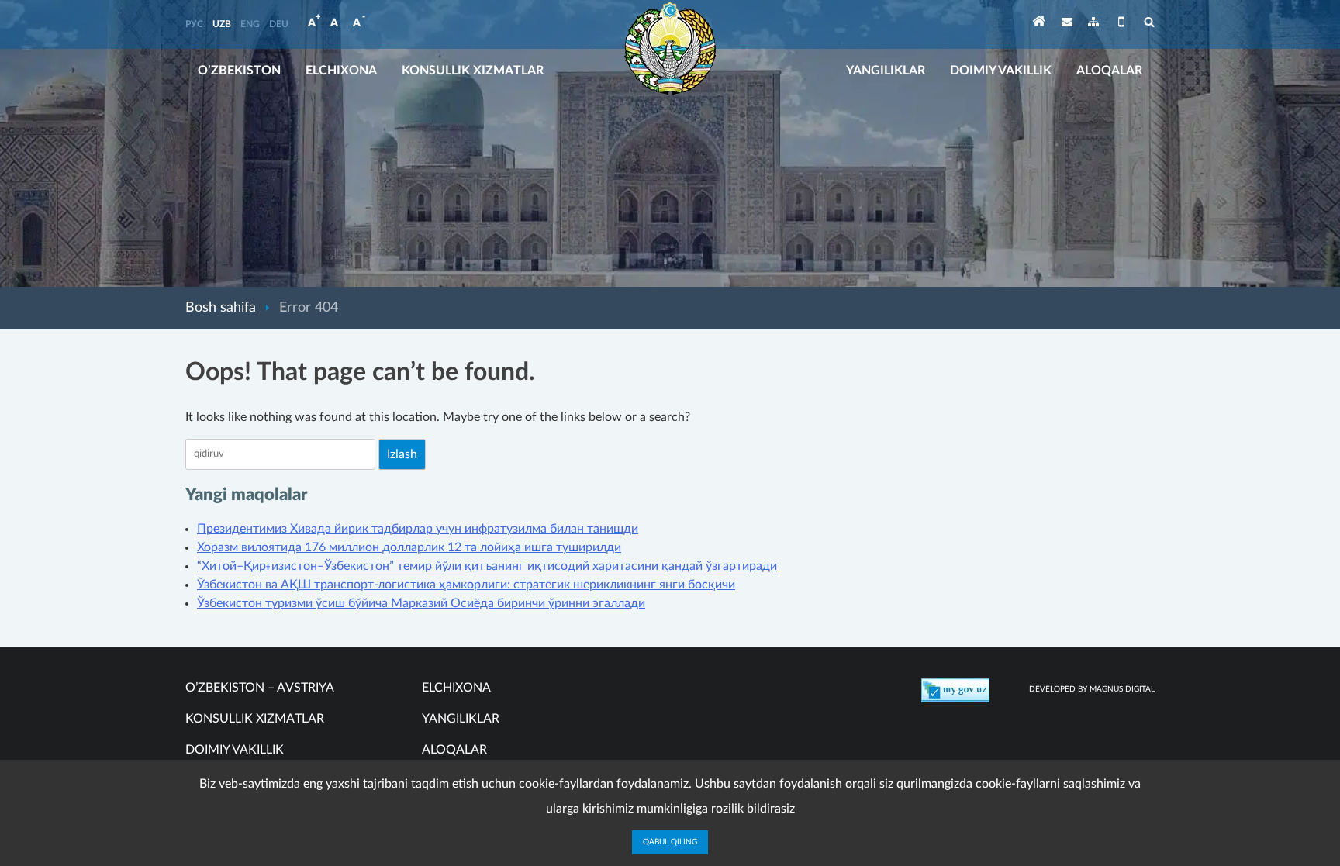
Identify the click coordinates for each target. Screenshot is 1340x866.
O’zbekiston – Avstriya (259, 687)
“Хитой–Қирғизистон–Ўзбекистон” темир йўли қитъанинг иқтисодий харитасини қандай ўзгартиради (487, 566)
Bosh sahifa (220, 308)
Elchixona (341, 70)
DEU (278, 24)
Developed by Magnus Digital (1092, 689)
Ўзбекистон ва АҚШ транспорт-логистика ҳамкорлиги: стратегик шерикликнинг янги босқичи (466, 584)
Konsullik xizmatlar (473, 70)
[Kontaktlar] (1067, 24)
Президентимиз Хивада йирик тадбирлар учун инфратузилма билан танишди (417, 529)
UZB (221, 24)
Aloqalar (1109, 70)
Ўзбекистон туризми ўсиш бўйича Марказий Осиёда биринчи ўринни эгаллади (421, 603)
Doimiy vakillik (1001, 70)
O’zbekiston (239, 70)
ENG (250, 24)
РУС (194, 24)
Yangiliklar (885, 70)
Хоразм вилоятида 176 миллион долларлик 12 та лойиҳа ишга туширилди (409, 547)
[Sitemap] (1093, 24)
